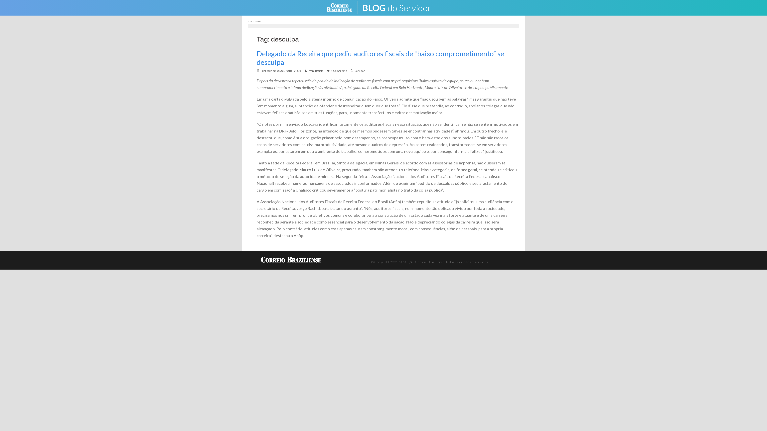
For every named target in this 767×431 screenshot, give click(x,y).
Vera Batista (316, 70)
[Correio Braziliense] (342, 7)
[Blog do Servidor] (399, 7)
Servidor (360, 70)
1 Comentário (339, 70)
